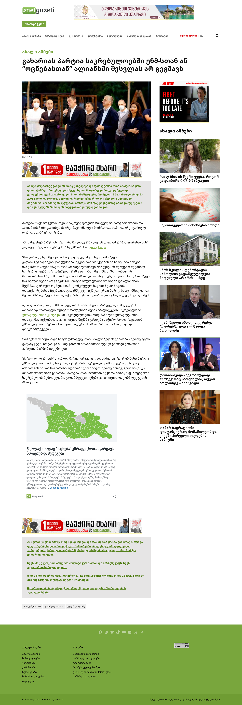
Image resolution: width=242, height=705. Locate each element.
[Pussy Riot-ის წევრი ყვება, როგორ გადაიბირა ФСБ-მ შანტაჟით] (190, 156)
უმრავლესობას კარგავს (41, 315)
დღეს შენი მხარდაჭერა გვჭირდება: (53, 575)
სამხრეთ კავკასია (139, 35)
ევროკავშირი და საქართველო (92, 671)
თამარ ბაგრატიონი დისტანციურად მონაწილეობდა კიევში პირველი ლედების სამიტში (188, 433)
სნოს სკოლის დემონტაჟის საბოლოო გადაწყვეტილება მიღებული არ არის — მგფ (185, 273)
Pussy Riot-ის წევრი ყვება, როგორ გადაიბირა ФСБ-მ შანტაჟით (189, 178)
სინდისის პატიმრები (86, 653)
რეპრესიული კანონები (87, 667)
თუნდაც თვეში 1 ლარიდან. (69, 580)
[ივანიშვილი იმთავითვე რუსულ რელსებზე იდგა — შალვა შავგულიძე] (190, 302)
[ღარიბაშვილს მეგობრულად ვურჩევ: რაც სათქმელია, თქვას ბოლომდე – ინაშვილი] (190, 354)
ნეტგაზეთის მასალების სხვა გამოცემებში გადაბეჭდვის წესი (185, 699)
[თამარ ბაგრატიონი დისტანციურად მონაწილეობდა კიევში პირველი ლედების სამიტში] (190, 407)
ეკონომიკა (75, 35)
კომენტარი (95, 35)
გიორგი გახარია (54, 606)
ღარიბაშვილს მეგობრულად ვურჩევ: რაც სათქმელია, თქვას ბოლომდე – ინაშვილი (187, 379)
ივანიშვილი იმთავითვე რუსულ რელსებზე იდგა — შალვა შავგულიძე (187, 326)
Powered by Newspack (53, 699)
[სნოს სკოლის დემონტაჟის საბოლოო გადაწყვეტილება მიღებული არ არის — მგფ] (190, 249)
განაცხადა (97, 247)
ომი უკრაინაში (82, 662)
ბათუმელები (188, 35)
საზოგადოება (54, 35)
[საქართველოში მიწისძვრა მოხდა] (190, 205)
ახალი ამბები (31, 35)
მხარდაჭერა (34, 24)
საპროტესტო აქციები (86, 658)
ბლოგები (162, 35)
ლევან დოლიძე (76, 606)
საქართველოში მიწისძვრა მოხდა (189, 225)
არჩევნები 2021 (32, 606)
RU (201, 35)
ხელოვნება (114, 35)
